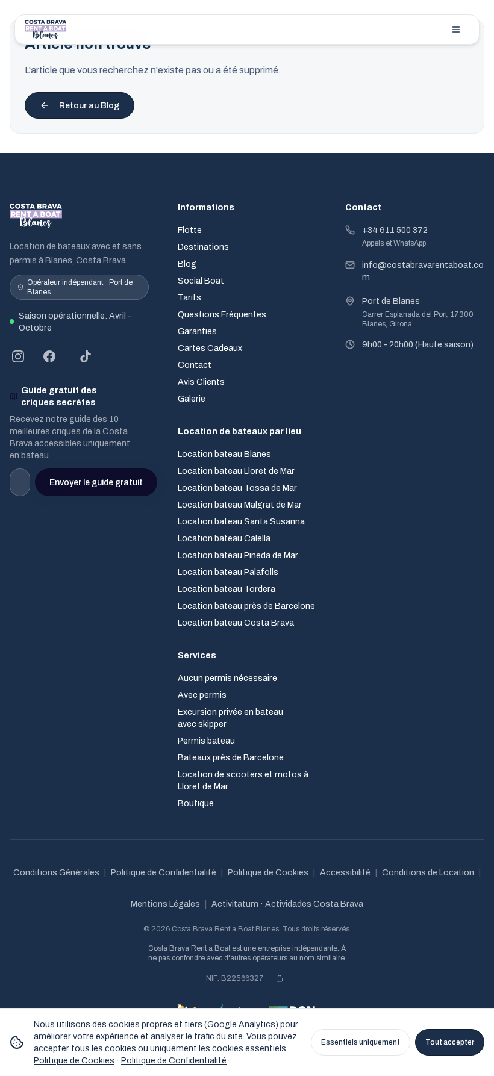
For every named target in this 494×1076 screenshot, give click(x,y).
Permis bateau (206, 740)
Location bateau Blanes (224, 454)
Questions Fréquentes (222, 314)
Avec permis (202, 694)
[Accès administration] (279, 978)
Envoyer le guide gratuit (96, 482)
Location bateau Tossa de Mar (237, 487)
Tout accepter (449, 1042)
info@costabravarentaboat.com (423, 271)
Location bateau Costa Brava (236, 622)
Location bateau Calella (224, 538)
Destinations (203, 246)
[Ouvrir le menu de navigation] (456, 29)
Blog (187, 263)
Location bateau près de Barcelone (246, 605)
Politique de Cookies (268, 872)
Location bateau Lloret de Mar (236, 470)
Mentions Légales (165, 903)
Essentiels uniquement (360, 1042)
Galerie (191, 398)
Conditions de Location (428, 872)
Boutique (196, 803)
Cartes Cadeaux (210, 348)
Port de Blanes (391, 301)
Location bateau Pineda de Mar (238, 555)
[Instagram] (18, 356)
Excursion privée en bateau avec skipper (230, 717)
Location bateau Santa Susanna (241, 521)
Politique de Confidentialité (163, 872)
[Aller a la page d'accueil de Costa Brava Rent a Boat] (45, 29)
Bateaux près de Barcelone (231, 757)
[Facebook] (49, 356)
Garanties (197, 331)
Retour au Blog (89, 105)
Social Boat (201, 280)
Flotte (190, 230)
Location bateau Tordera (226, 589)
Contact (194, 365)
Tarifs (189, 297)
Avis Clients (201, 381)
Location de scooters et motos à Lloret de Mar (243, 780)
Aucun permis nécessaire (227, 678)
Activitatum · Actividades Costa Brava (287, 903)
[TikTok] (85, 356)
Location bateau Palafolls (228, 572)
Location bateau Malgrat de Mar (240, 504)
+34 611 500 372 (395, 230)
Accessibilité (345, 872)
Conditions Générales (56, 872)
